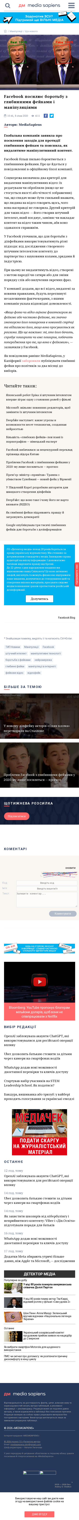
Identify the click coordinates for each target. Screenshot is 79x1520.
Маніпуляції (16, 31)
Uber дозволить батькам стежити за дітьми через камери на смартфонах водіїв (38, 1056)
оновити (70, 867)
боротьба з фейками (18, 659)
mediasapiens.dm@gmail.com (25, 1444)
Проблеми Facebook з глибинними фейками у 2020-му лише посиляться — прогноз (38, 464)
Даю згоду (39, 1514)
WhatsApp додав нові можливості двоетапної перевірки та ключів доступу (36, 1069)
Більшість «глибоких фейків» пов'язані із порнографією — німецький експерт (34, 439)
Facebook (48, 647)
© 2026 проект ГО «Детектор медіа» (22, 1441)
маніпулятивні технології (46, 653)
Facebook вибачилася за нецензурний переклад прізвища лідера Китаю (39, 452)
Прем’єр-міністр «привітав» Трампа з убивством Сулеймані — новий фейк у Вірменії (38, 477)
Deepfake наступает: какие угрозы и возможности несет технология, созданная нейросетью (36, 424)
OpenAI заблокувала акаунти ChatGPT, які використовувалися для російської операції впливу (38, 1040)
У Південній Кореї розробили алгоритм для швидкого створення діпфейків (37, 489)
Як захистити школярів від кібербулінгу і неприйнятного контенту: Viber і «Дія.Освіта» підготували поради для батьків (39, 1220)
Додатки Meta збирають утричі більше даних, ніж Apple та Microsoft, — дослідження (39, 1258)
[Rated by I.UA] (31, 1473)
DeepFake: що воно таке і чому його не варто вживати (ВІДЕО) (37, 502)
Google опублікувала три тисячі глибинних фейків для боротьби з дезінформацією (36, 527)
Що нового (31, 31)
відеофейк (34, 672)
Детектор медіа (39, 1274)
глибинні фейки (15, 666)
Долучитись (39, 599)
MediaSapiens (30, 124)
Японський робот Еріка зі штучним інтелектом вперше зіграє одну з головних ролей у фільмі (38, 397)
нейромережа (43, 659)
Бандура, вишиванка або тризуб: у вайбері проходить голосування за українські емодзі (39, 1096)
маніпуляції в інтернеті (42, 666)
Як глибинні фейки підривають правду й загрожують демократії (35, 514)
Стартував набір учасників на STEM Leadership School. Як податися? (32, 1083)
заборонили (31, 360)
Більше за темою (23, 687)
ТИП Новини (13, 647)
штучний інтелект (16, 653)
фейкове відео (14, 672)
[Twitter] (52, 116)
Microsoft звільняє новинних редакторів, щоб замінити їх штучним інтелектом (38, 409)
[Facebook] (46, 116)
